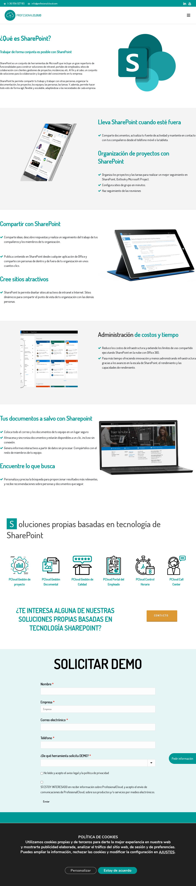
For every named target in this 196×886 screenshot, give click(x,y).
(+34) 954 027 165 (15, 3)
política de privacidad (96, 773)
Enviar (46, 801)
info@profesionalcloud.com (44, 3)
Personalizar (81, 870)
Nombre (46, 684)
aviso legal (73, 773)
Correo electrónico (53, 720)
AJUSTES (167, 852)
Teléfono (46, 738)
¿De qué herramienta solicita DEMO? (65, 756)
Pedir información (182, 758)
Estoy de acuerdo (117, 870)
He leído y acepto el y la (76, 773)
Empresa (46, 702)
